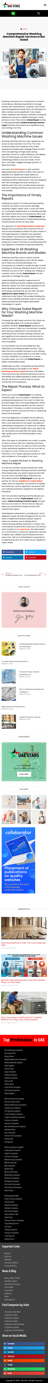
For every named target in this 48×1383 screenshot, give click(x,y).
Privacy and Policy (10, 1265)
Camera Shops (9, 1068)
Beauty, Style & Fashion (12, 1277)
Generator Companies (11, 1123)
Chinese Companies (10, 1074)
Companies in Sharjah (11, 1317)
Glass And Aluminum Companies (15, 1126)
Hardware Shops (9, 1129)
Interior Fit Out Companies (13, 1135)
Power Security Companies (13, 1198)
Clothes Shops (9, 1084)
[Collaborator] (18, 893)
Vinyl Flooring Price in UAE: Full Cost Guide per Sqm (23, 943)
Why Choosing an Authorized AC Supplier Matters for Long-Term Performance (21, 1018)
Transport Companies (11, 1232)
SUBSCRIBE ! (24, 774)
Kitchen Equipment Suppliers (14, 1147)
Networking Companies (12, 1174)
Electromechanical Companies (14, 1098)
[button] (45, 5)
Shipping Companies (11, 1204)
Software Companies (11, 1208)
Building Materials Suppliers (13, 1062)
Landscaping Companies (12, 1150)
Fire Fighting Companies (12, 1110)
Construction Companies (12, 1087)
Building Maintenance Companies (15, 1059)
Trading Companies (10, 1229)
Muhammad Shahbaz (24, 611)
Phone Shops (8, 1190)
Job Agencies (8, 1141)
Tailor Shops (8, 1217)
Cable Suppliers (9, 1065)
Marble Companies (10, 1162)
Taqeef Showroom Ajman (30, 717)
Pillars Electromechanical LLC (13, 706)
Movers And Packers (11, 1171)
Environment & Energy (12, 1284)
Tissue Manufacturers (11, 1223)
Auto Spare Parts (10, 1053)
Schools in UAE (9, 1201)
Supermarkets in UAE (11, 1214)
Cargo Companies (10, 1071)
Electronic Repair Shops (12, 1101)
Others (6, 1296)
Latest (25, 29)
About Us (7, 1253)
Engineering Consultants (12, 1107)
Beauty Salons (9, 1056)
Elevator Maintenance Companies (15, 1104)
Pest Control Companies (12, 1184)
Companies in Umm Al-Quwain (14, 1324)
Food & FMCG (8, 1287)
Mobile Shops (8, 1168)
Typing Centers (9, 1238)
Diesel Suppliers (9, 1093)
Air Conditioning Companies (13, 1050)
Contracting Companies (12, 1090)
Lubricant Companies (11, 1156)
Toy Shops (7, 1226)
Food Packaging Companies (13, 1114)
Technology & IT (9, 1299)
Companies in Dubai (10, 1314)
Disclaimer (7, 1259)
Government (8, 1290)
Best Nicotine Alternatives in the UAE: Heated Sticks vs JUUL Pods (23, 981)
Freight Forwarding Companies (14, 1117)
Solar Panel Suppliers (11, 1211)
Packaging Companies (11, 1181)
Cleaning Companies (11, 1077)
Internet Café (8, 1138)
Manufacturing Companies (13, 1159)
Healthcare (8, 1293)
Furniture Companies (11, 1120)
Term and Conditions (11, 1262)
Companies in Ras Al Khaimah (14, 1330)
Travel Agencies (9, 1235)
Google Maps (23, 529)
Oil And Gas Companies (11, 1178)
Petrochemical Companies (13, 1187)
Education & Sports (10, 1281)
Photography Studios (11, 1195)
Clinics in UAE (8, 1080)
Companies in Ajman (11, 1321)
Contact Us (7, 1256)
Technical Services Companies (14, 1220)
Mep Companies (9, 1165)
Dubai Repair (19, 169)
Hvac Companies (9, 1132)
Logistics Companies (11, 1153)
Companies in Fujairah (11, 1327)
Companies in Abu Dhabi (12, 1311)
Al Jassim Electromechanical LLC (15, 661)
